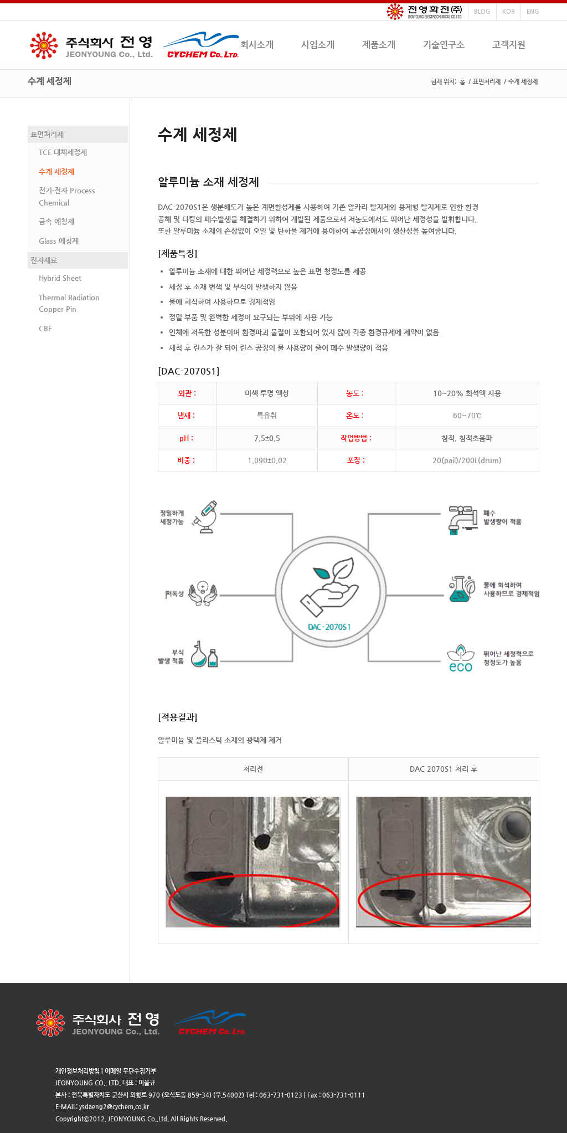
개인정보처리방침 (77, 1071)
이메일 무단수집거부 (130, 1071)
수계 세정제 (49, 81)
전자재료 (43, 260)
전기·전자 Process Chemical (67, 196)
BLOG (482, 11)
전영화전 (424, 11)
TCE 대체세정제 (63, 152)
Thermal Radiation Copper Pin (69, 303)
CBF (45, 328)
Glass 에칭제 (59, 241)
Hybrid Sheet (60, 278)
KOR (508, 11)
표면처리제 (487, 81)
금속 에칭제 (56, 221)
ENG (533, 11)
